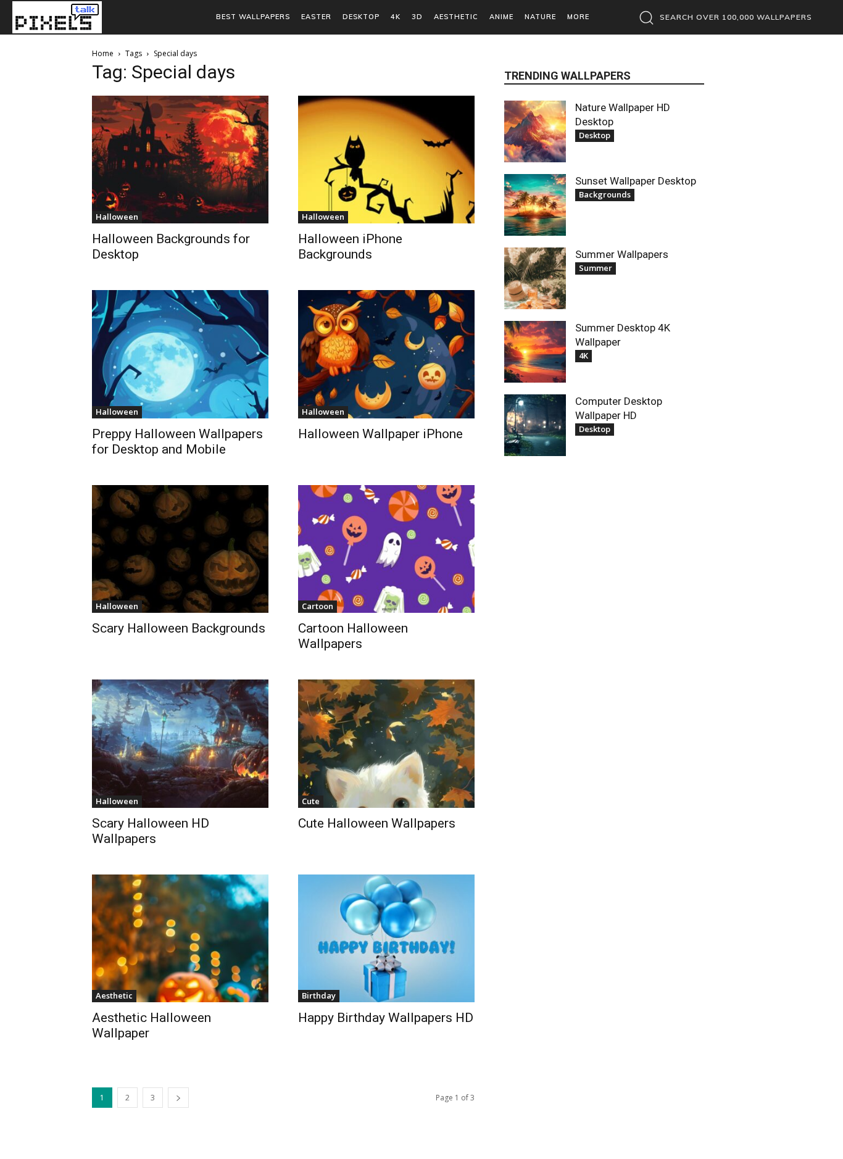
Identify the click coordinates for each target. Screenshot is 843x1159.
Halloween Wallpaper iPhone (380, 433)
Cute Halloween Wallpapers (376, 823)
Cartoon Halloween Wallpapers (353, 636)
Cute (311, 801)
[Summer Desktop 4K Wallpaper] (535, 352)
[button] (722, 17)
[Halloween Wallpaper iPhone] (386, 354)
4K (583, 355)
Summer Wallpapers (621, 254)
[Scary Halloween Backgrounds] (180, 549)
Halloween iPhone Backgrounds (350, 246)
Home (103, 53)
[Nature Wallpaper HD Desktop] (535, 131)
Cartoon (317, 606)
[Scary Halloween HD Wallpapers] (180, 743)
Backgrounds (605, 194)
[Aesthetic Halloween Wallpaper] (180, 938)
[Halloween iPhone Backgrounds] (386, 159)
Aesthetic (114, 995)
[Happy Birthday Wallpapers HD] (386, 938)
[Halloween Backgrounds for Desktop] (180, 159)
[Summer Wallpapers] (535, 278)
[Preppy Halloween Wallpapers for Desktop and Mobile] (180, 354)
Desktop (594, 135)
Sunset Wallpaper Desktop (635, 181)
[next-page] (178, 1097)
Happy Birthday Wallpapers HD (385, 1017)
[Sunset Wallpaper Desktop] (535, 205)
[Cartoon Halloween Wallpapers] (386, 549)
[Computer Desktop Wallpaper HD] (535, 425)
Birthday (319, 995)
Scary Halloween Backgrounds (178, 628)
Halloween (117, 216)
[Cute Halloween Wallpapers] (386, 743)
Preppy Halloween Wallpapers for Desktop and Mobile (177, 441)
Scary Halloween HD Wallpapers (150, 831)
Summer (595, 267)
